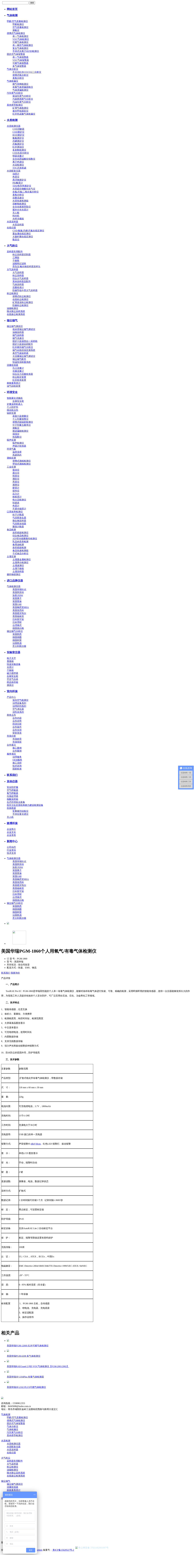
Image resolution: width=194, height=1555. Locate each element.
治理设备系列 (19, 703)
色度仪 (15, 177)
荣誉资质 (17, 733)
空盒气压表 (12, 679)
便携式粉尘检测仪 (21, 296)
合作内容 (17, 718)
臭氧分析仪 (18, 78)
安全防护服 (12, 787)
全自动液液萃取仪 (21, 206)
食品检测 (11, 529)
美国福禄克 (18, 616)
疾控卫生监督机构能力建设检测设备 (25, 805)
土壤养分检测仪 (20, 562)
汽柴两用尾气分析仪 (22, 99)
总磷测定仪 (18, 141)
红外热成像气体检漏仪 (23, 114)
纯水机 (15, 215)
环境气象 (11, 449)
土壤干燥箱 (18, 568)
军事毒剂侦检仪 (20, 811)
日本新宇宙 (18, 619)
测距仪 (15, 479)
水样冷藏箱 (18, 218)
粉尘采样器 (18, 275)
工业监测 (11, 467)
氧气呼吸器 (12, 793)
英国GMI (16, 604)
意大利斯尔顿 (19, 646)
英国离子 (17, 598)
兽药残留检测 (19, 547)
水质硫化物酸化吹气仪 (23, 189)
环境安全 (12, 392)
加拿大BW (17, 595)
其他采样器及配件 (21, 281)
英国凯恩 (17, 634)
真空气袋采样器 (20, 353)
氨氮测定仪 (18, 138)
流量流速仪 (18, 198)
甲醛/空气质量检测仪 (17, 21)
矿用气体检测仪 (20, 108)
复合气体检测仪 (20, 48)
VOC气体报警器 (20, 60)
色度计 (15, 505)
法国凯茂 (17, 643)
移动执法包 (12, 410)
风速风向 (17, 455)
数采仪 (15, 239)
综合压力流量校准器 (22, 374)
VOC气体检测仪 (20, 39)
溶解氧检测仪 (19, 204)
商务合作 (11, 715)
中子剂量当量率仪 (21, 425)
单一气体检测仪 (20, 36)
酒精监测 (11, 458)
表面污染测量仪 (20, 416)
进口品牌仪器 (15, 580)
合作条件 (17, 727)
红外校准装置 (19, 380)
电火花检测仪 (19, 500)
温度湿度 (17, 452)
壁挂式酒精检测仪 (21, 464)
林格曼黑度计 (13, 383)
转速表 (15, 502)
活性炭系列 (18, 712)
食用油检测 (18, 544)
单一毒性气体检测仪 (22, 45)
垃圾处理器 (12, 796)
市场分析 (11, 736)
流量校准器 (12, 365)
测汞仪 (10, 685)
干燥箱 (10, 670)
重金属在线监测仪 (21, 233)
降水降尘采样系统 (16, 311)
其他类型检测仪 (15, 105)
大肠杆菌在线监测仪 (22, 236)
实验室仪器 (13, 652)
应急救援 (11, 808)
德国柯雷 (17, 640)
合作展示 (11, 745)
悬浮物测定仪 (19, 180)
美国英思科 (18, 610)
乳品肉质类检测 (20, 541)
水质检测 (12, 120)
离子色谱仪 (18, 162)
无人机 (10, 817)
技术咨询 (17, 766)
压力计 (15, 494)
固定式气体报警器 (16, 54)
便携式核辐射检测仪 (22, 422)
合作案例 (17, 751)
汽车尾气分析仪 (15, 93)
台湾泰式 (17, 625)
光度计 (10, 667)
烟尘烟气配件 (19, 359)
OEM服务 (17, 760)
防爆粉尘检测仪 (20, 305)
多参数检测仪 (19, 150)
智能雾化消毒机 (15, 398)
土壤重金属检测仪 (21, 559)
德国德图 (17, 637)
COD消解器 (18, 129)
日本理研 (17, 622)
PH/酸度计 (17, 183)
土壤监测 (11, 556)
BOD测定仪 (18, 135)
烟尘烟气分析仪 (15, 631)
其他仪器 (12, 781)
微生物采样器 (19, 520)
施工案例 (17, 748)
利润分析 (17, 724)
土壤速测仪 (18, 565)
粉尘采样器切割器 (21, 254)
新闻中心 (12, 841)
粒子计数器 (18, 514)
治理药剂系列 (19, 706)
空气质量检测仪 (20, 27)
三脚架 (15, 257)
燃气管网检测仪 (20, 84)
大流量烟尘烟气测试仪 (23, 356)
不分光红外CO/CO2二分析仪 (26, 72)
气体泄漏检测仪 (20, 90)
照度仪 (15, 476)
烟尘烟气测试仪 (15, 326)
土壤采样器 (18, 571)
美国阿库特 (18, 592)
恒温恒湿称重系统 (21, 362)
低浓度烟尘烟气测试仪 (23, 329)
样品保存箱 (12, 682)
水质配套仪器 (13, 171)
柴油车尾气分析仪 (21, 96)
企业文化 (11, 832)
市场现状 (17, 742)
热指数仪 (17, 437)
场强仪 (15, 434)
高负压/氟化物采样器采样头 (26, 266)
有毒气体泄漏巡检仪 (22, 87)
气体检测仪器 (13, 586)
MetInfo (38, 1550)
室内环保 (12, 691)
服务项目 (11, 754)
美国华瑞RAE (19, 589)
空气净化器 (18, 709)
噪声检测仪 (18, 443)
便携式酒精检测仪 (21, 461)
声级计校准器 (19, 446)
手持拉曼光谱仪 (20, 814)
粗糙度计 (17, 497)
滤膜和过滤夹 (19, 263)
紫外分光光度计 (20, 209)
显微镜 (10, 661)
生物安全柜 (18, 401)
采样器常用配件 (15, 251)
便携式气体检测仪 (16, 33)
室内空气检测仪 (20, 700)
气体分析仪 (12, 69)
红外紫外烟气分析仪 (22, 347)
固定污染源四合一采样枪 (24, 341)
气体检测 (12, 15)
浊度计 (15, 174)
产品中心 (11, 697)
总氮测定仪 (18, 144)
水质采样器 (12, 221)
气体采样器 (18, 284)
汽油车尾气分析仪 (21, 102)
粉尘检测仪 (12, 293)
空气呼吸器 (12, 790)
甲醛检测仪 (18, 24)
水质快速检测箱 (20, 201)
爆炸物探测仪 (13, 574)
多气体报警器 (19, 66)
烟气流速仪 (18, 338)
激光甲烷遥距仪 (20, 111)
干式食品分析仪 (20, 553)
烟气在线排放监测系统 (23, 350)
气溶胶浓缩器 (19, 523)
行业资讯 (11, 850)
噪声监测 (11, 440)
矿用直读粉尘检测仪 (22, 302)
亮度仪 (15, 482)
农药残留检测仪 (20, 532)
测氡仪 (15, 30)
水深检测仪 (18, 165)
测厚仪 (15, 485)
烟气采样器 (18, 335)
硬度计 (15, 488)
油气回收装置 (13, 386)
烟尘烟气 (12, 320)
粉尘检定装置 (19, 377)
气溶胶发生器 (19, 517)
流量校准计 (18, 287)
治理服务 (17, 757)
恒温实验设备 (13, 664)
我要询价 (15, 973)
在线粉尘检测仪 (20, 299)
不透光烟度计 (19, 508)
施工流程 (17, 763)
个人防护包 (12, 407)
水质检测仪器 (13, 126)
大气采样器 (12, 269)
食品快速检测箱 (20, 550)
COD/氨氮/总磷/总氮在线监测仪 (28, 230)
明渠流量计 (18, 156)
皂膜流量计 (18, 371)
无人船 (15, 212)
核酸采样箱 (12, 799)
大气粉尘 (12, 245)
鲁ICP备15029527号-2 (63, 1550)
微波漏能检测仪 (20, 431)
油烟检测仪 (12, 308)
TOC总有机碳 (19, 168)
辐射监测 (11, 413)
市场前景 (17, 739)
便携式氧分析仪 (20, 75)
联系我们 (12, 774)
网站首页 (12, 9)
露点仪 (15, 473)
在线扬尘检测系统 (16, 314)
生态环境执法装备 (16, 802)
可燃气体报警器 (20, 63)
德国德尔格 (18, 628)
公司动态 (11, 847)
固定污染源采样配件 (22, 344)
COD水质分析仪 (20, 153)
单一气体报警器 (20, 57)
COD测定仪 (18, 132)
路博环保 (12, 823)
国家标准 (17, 769)
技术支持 (11, 853)
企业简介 (11, 829)
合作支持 (17, 730)
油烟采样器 (18, 332)
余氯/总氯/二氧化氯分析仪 (25, 192)
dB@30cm (36, 1144)
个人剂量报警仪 (20, 419)
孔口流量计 (18, 368)
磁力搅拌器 (12, 673)
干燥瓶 (15, 260)
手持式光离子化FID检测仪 (25, 51)
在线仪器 (11, 227)
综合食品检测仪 (20, 535)
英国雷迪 (17, 601)
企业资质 (11, 835)
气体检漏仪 (12, 81)
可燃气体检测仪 (20, 42)
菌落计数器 (18, 526)
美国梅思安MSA (20, 607)
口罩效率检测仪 (15, 511)
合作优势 (17, 721)
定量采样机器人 (15, 404)
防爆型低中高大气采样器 (24, 290)
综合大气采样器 (20, 278)
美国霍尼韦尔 (19, 613)
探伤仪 (15, 491)
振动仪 (15, 470)
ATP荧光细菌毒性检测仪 (24, 538)
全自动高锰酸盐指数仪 (23, 159)
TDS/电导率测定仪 (21, 186)
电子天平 (11, 658)
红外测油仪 (18, 147)
